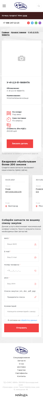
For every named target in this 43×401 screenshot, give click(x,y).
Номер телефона (12, 265)
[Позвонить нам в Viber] (40, 23)
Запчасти (21, 361)
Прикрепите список (16, 297)
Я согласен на (22, 320)
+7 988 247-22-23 (11, 23)
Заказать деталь (20, 144)
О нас (21, 364)
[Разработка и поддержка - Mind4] (21, 395)
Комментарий (10, 306)
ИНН (6, 278)
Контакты (21, 376)
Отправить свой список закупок (21, 328)
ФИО (6, 238)
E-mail (7, 251)
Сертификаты (21, 373)
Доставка (21, 367)
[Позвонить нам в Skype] (32, 23)
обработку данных (29, 320)
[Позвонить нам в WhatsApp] (36, 23)
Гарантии (21, 370)
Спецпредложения (21, 357)
